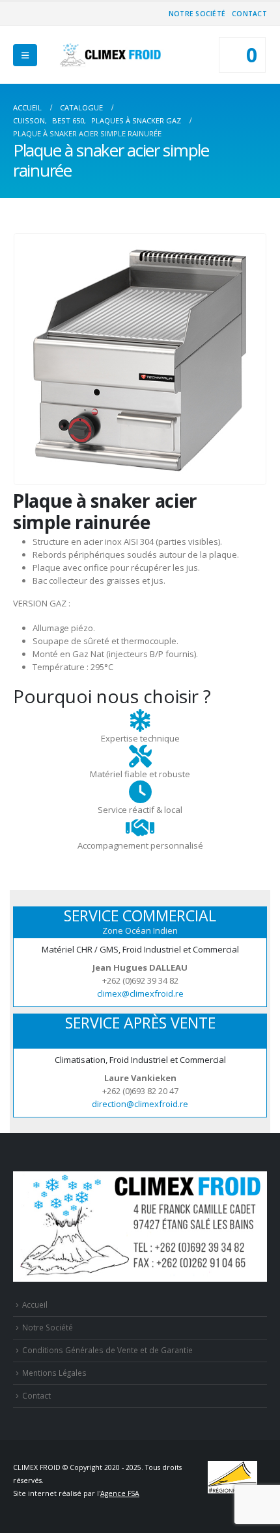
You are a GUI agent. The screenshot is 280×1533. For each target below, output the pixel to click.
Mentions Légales (54, 1372)
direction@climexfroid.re (140, 1104)
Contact (249, 13)
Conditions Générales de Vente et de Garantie (107, 1350)
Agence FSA (119, 1493)
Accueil (35, 1304)
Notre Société (197, 13)
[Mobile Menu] (25, 55)
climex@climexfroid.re (140, 993)
